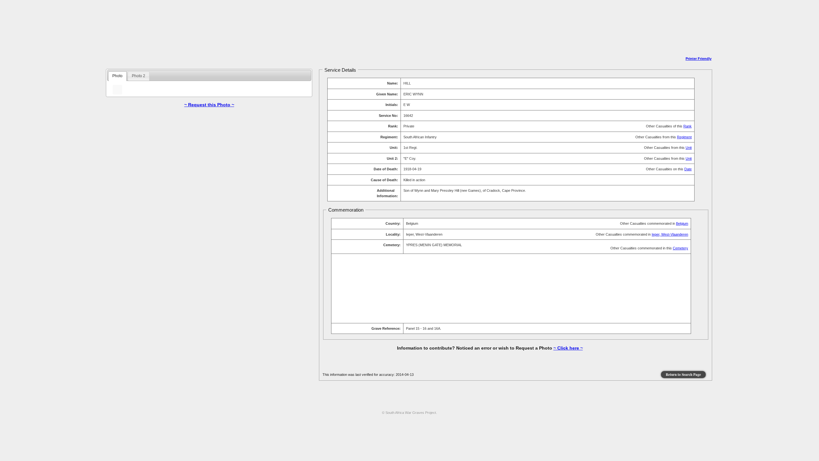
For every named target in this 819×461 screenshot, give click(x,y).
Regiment (684, 137)
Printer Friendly (699, 59)
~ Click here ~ (568, 348)
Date (688, 169)
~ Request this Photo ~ (209, 104)
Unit (689, 148)
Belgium (682, 223)
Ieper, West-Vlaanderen (670, 234)
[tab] (117, 76)
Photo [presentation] (117, 76)
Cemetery (680, 248)
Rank (687, 126)
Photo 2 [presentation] (138, 76)
